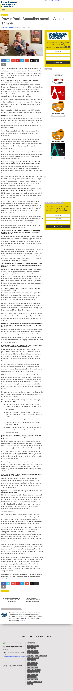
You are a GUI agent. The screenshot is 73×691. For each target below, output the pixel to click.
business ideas (31, 660)
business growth (32, 674)
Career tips (30, 655)
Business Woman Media (10, 27)
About (30, 636)
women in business (32, 658)
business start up (32, 662)
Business (29, 684)
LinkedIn (22, 620)
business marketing (33, 653)
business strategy (40, 655)
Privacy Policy (39, 636)
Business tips (31, 648)
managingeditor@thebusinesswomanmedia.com (15, 656)
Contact (49, 636)
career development (33, 672)
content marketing (33, 646)
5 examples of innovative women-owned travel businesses (11, 599)
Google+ (13, 666)
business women (32, 679)
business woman (32, 667)
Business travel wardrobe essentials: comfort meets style (33, 599)
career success (31, 665)
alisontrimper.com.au (8, 579)
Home (23, 636)
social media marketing (34, 682)
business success (32, 650)
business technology (33, 670)
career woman (31, 677)
